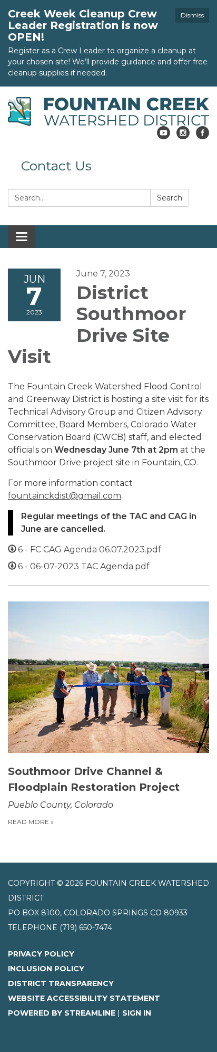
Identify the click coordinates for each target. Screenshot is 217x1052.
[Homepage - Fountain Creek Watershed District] (108, 111)
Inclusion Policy (46, 968)
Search (169, 198)
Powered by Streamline (61, 1013)
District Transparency (61, 983)
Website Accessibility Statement (84, 998)
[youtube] (163, 136)
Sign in (136, 1013)
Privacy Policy (41, 954)
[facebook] (202, 136)
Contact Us (56, 166)
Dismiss (192, 15)
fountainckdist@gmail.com (64, 496)
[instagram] (183, 136)
